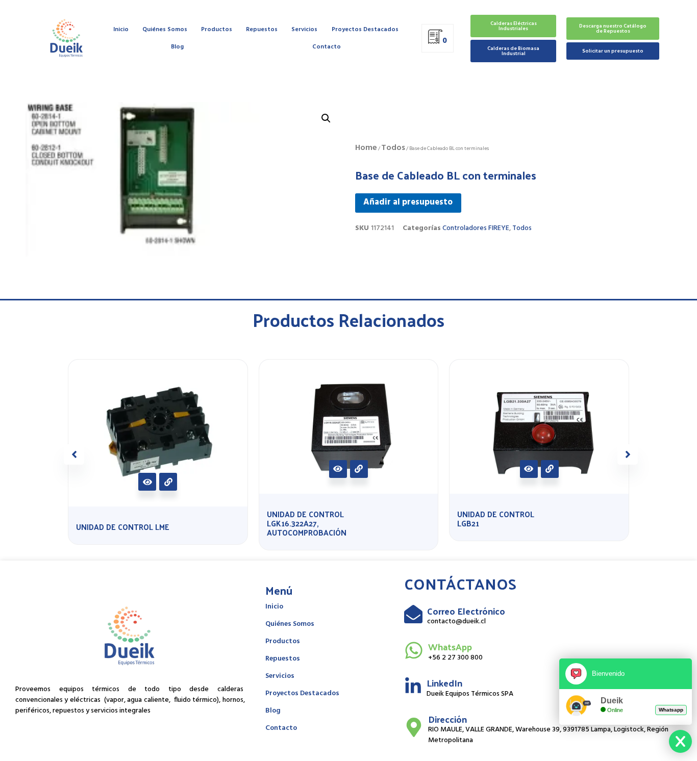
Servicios (304, 29)
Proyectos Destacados (365, 29)
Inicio (121, 29)
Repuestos (262, 29)
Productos (216, 29)
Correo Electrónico (466, 610)
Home (366, 148)
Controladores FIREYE (475, 228)
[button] (627, 454)
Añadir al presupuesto (408, 202)
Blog (177, 47)
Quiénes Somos (164, 29)
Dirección (447, 719)
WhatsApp (450, 646)
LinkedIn (444, 682)
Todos (393, 148)
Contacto (326, 47)
